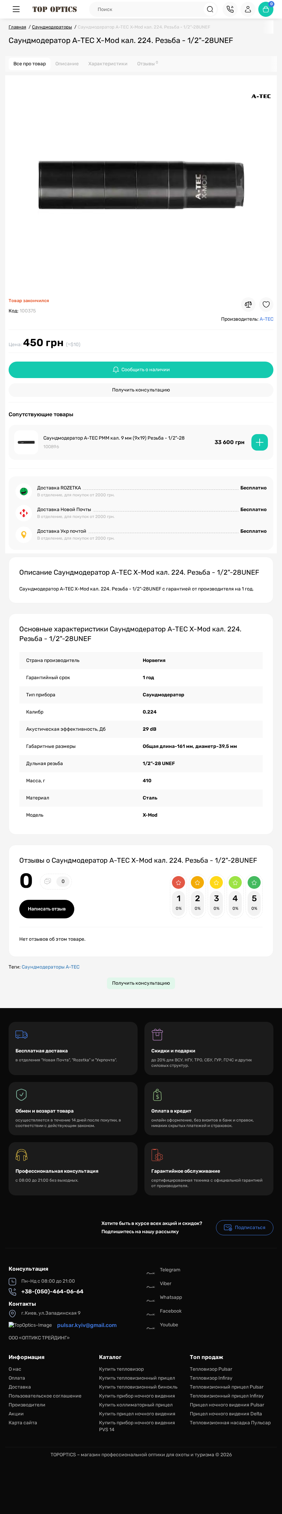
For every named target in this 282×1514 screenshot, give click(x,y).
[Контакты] (230, 9)
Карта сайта (23, 1423)
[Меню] (16, 9)
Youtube (169, 1325)
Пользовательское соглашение (45, 1396)
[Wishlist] (266, 304)
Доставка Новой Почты (64, 509)
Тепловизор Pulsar (211, 1369)
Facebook (171, 1311)
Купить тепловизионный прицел (137, 1378)
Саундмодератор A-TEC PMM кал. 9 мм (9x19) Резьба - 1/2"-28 (114, 438)
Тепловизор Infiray (211, 1378)
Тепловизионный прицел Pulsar (226, 1387)
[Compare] (248, 304)
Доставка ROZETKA (59, 488)
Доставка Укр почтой (61, 531)
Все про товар (29, 64)
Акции (16, 1414)
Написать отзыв (47, 909)
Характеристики (108, 64)
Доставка (20, 1387)
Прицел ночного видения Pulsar (227, 1405)
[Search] (210, 9)
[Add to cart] (259, 442)
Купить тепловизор (121, 1369)
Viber (165, 1283)
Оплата (17, 1378)
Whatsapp (171, 1297)
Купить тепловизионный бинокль (138, 1387)
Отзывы (147, 63)
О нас (15, 1369)
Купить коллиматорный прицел (136, 1405)
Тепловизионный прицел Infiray (227, 1396)
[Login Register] (248, 9)
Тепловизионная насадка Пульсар (230, 1423)
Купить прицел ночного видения (137, 1414)
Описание (67, 64)
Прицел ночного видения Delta (226, 1414)
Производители (27, 1405)
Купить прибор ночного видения (137, 1396)
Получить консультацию (141, 390)
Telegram (170, 1270)
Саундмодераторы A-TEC (50, 967)
